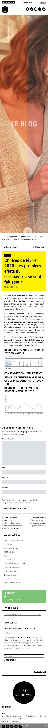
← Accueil (6, 237)
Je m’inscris (8, 633)
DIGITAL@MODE (10, 552)
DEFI (19, 287)
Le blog (14, 237)
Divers (6, 556)
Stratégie (7, 579)
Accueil (43, 2)
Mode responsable (10, 571)
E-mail (5, 477)
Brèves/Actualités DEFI (12, 540)
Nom (4, 467)
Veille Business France (12, 582)
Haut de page (40, 671)
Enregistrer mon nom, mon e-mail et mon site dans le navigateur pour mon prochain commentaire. (21, 501)
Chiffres (22, 237)
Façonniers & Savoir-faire (13, 563)
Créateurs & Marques (11, 548)
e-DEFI (6, 560)
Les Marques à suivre (14, 600)
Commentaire (7, 439)
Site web (5, 487)
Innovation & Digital (11, 567)
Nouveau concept (10, 575)
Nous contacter (27, 2)
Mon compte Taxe (8, 2)
